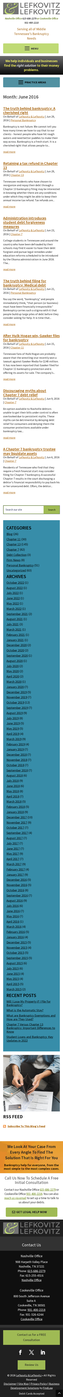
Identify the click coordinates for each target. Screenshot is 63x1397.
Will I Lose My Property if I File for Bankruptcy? (28, 1003)
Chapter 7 (16, 234)
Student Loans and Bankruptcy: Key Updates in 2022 (29, 1039)
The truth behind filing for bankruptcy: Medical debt (24, 282)
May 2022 (12, 603)
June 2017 (13, 849)
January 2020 (15, 687)
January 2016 (15, 937)
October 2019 (15, 702)
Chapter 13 (17, 175)
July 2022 (12, 593)
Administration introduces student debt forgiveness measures (24, 222)
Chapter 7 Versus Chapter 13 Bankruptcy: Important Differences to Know (30, 1028)
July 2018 (12, 781)
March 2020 (14, 682)
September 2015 (17, 958)
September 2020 (17, 656)
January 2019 (15, 749)
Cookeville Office (31, 1319)
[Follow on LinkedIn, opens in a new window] (43, 1352)
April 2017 (12, 859)
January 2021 (15, 640)
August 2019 (14, 713)
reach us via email (15, 1198)
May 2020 (12, 671)
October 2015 (15, 953)
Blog (9, 534)
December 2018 (16, 755)
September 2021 (17, 614)
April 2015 (12, 984)
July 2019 (12, 718)
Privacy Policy (39, 1383)
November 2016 (16, 885)
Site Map (23, 1383)
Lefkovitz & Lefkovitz (31, 116)
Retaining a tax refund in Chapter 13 (30, 165)
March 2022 (14, 609)
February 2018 (15, 807)
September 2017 (17, 833)
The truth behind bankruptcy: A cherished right (29, 110)
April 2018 (12, 796)
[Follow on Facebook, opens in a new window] (20, 1352)
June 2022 (13, 598)
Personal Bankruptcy (23, 120)
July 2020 (12, 666)
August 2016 (14, 900)
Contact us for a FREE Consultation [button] (31, 1337)
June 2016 (13, 911)
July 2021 (12, 624)
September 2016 (17, 895)
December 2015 (16, 942)
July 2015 (12, 968)
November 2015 (16, 948)
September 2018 (17, 770)
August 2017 (14, 838)
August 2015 (14, 963)
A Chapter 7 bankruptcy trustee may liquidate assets (29, 451)
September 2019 (17, 708)
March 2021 (14, 629)
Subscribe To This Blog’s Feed (26, 1126)
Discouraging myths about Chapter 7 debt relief (24, 392)
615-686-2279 (29, 18)
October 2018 (15, 765)
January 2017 (15, 875)
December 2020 (16, 645)
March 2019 (14, 739)
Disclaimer (10, 1383)
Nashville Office (31, 1280)
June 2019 (13, 723)
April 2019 (12, 734)
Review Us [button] (31, 1365)
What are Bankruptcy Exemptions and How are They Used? (30, 1017)
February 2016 (15, 932)
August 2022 (14, 588)
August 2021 (14, 619)
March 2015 (14, 989)
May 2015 (12, 979)
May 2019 (12, 728)
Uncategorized (16, 570)
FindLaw (48, 1388)
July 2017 (12, 843)
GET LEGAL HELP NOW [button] (31, 1212)
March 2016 (14, 927)
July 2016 (12, 906)
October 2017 (15, 828)
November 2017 (16, 822)
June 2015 (13, 974)
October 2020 (15, 650)
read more (9, 151)
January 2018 (15, 812)
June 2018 (13, 786)
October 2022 (15, 583)
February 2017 (15, 869)
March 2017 (14, 864)
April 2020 (12, 676)
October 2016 (15, 890)
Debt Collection (16, 555)
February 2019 (15, 744)
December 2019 (16, 692)
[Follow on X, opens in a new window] (31, 1352)
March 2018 (14, 801)
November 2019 (16, 697)
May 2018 (12, 791)
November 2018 (16, 760)
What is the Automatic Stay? (24, 1010)
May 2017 (12, 854)
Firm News (13, 560)
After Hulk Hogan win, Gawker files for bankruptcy (31, 337)
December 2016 (16, 880)
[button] (30, 48)
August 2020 (14, 661)
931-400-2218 (31, 22)
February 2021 (15, 635)
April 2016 (12, 921)
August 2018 (14, 775)
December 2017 (16, 817)
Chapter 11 (17, 347)
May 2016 (12, 916)
